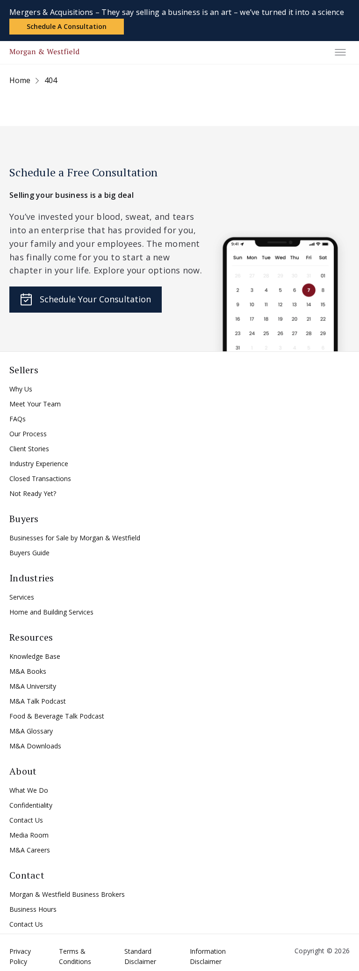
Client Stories (29, 448)
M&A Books (27, 671)
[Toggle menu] (340, 52)
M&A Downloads (35, 745)
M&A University (32, 686)
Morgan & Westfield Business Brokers (67, 894)
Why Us (20, 388)
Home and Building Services (51, 612)
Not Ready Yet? (32, 493)
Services (21, 597)
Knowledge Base (34, 656)
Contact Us (26, 820)
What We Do (28, 790)
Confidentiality (30, 805)
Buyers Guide (29, 552)
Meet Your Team (35, 403)
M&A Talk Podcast (37, 701)
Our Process (28, 433)
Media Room (29, 835)
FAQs (17, 418)
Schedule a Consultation (67, 26)
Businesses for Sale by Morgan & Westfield (74, 537)
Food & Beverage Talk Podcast (56, 716)
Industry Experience (38, 463)
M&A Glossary (31, 731)
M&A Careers (29, 849)
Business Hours (33, 909)
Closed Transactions (40, 478)
